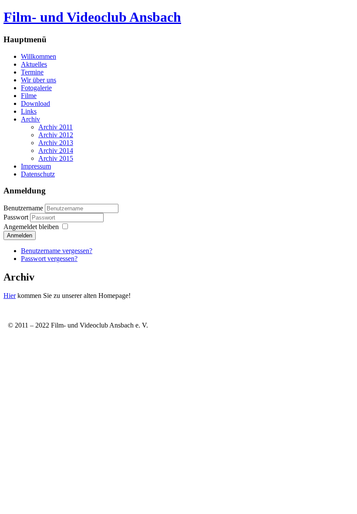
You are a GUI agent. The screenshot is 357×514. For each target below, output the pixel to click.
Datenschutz (38, 174)
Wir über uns (38, 80)
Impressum (36, 166)
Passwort (16, 217)
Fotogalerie (36, 87)
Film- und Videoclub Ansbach (92, 17)
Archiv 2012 (55, 135)
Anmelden (19, 235)
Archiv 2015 (55, 158)
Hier (9, 295)
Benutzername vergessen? (56, 250)
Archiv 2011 (55, 127)
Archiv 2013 (55, 142)
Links (29, 111)
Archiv (30, 119)
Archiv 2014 (55, 150)
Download (35, 103)
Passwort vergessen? (49, 258)
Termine (32, 72)
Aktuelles (34, 64)
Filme (29, 95)
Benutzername (23, 208)
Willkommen (38, 56)
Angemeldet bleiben (31, 226)
